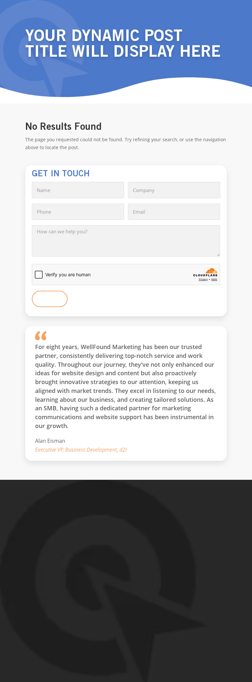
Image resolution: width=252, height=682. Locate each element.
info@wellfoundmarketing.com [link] (67, 598)
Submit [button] (49, 299)
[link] (126, 540)
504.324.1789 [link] (47, 585)
